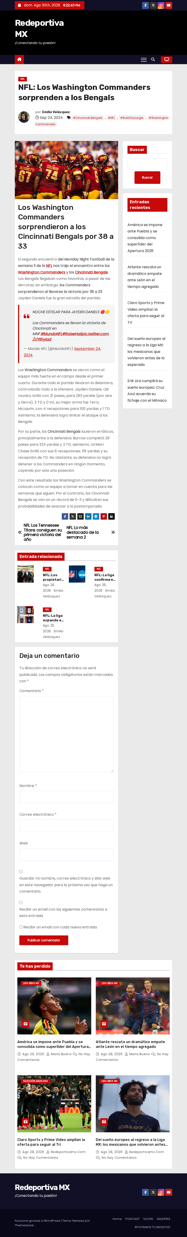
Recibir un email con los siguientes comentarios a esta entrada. (63, 912)
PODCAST (132, 1219)
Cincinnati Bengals (91, 272)
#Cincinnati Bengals (87, 118)
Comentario (31, 690)
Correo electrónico (38, 814)
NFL (23, 79)
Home (117, 1219)
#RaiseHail (72, 333)
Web (23, 843)
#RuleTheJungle (131, 118)
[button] (154, 59)
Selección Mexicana (35, 1081)
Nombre (28, 785)
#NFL (111, 118)
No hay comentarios (40, 1157)
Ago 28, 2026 (112, 1054)
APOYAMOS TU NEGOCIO (152, 1227)
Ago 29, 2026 (33, 1054)
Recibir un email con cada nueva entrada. (60, 927)
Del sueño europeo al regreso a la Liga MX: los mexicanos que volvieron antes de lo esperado (146, 351)
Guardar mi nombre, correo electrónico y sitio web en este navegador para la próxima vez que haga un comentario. (66, 885)
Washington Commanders (41, 272)
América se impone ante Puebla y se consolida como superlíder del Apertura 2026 (144, 237)
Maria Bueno (61, 1054)
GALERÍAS (163, 1219)
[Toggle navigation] (144, 59)
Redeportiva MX (42, 1187)
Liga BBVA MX (31, 983)
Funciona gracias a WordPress (38, 1221)
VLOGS (148, 1219)
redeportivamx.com (68, 1152)
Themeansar (24, 1225)
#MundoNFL (51, 333)
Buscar (137, 149)
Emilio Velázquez (56, 112)
